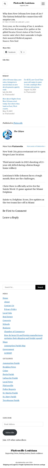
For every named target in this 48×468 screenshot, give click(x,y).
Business (6, 327)
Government (8, 349)
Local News (8, 381)
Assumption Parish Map (14, 345)
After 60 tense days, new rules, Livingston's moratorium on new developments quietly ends (12, 84)
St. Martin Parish (10, 393)
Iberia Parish (8, 374)
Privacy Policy (10, 309)
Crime (5, 370)
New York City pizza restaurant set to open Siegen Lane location (24, 153)
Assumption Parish (11, 363)
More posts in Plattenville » (36, 146)
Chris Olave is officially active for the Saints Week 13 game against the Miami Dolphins (23, 189)
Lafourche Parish (10, 378)
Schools (6, 324)
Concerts (7, 320)
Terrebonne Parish (11, 400)
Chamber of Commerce (14, 331)
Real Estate (8, 316)
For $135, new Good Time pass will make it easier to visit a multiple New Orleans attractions (33, 83)
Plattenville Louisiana (24, 3)
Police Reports (9, 389)
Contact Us (9, 305)
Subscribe (10, 432)
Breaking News (9, 367)
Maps (5, 342)
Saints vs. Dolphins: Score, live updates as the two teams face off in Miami (23, 201)
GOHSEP (8, 353)
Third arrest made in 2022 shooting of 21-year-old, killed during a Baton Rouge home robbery (24, 164)
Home (5, 298)
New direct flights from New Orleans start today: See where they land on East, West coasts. (12, 104)
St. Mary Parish (9, 396)
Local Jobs (7, 313)
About (7, 301)
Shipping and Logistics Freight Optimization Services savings (24, 465)
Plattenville (8, 385)
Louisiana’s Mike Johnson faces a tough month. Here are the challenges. (22, 177)
